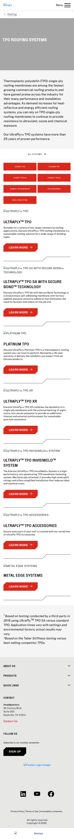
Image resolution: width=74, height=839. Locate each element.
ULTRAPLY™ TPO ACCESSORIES (30, 525)
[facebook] (51, 794)
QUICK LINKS (11, 685)
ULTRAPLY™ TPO (17, 221)
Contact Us (10, 721)
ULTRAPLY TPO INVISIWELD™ (20, 189)
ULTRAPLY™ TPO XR (20, 400)
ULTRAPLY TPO (20, 166)
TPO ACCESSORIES (54, 189)
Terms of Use (32, 811)
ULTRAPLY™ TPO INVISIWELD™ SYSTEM (29, 462)
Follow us (10, 733)
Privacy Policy (17, 811)
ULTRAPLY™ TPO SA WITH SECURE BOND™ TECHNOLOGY (32, 284)
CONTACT (8, 697)
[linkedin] (23, 794)
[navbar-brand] (7, 5)
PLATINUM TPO (54, 166)
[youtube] (37, 794)
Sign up (15, 751)
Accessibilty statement (51, 811)
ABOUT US (9, 665)
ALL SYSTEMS (35, 154)
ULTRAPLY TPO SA (54, 178)
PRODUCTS (10, 675)
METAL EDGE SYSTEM (20, 200)
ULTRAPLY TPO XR (20, 178)
